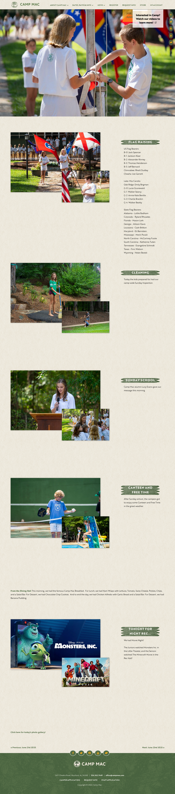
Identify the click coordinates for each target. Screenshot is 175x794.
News (100, 5)
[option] (148, 20)
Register (113, 5)
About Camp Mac (58, 5)
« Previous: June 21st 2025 (23, 748)
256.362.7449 (96, 775)
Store (143, 5)
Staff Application (110, 780)
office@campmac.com (115, 775)
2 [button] (155, 10)
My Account (156, 5)
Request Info (129, 5)
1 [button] (140, 10)
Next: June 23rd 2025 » (153, 748)
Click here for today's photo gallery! (28, 732)
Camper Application (70, 780)
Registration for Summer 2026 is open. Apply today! (148, 19)
